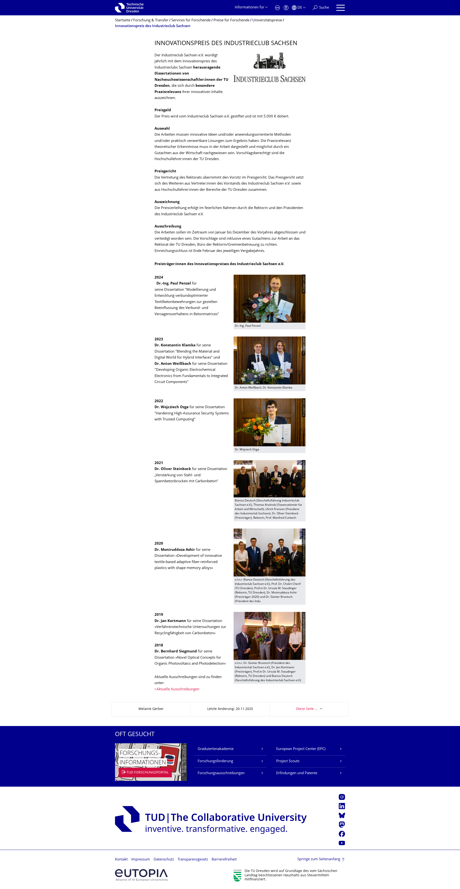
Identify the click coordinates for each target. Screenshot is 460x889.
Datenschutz (164, 859)
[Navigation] (340, 8)
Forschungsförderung (215, 761)
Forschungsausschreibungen (221, 773)
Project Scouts (287, 761)
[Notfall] (277, 8)
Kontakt (121, 859)
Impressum (140, 859)
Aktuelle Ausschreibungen (177, 689)
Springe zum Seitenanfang (318, 859)
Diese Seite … (306, 709)
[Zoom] (269, 67)
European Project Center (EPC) (300, 749)
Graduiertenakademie (216, 749)
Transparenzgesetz (193, 859)
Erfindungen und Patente (296, 773)
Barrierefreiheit (224, 859)
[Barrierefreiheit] (286, 8)
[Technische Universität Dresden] (129, 7)
